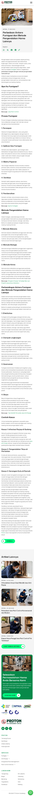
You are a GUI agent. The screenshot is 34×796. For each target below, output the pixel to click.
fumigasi (13, 69)
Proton (3, 532)
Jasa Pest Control (13, 112)
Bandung (4, 779)
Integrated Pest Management (10, 761)
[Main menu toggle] (31, 2)
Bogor (3, 776)
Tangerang (4, 774)
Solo (19, 782)
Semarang (21, 779)
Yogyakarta (4, 782)
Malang (20, 784)
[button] (4, 50)
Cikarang (20, 776)
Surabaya (4, 784)
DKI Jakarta (21, 774)
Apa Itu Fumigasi (13, 206)
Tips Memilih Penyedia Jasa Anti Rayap (19, 413)
